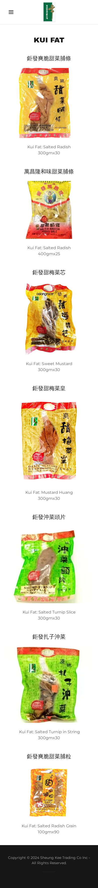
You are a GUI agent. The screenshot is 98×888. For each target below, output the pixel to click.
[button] (12, 12)
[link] (49, 12)
